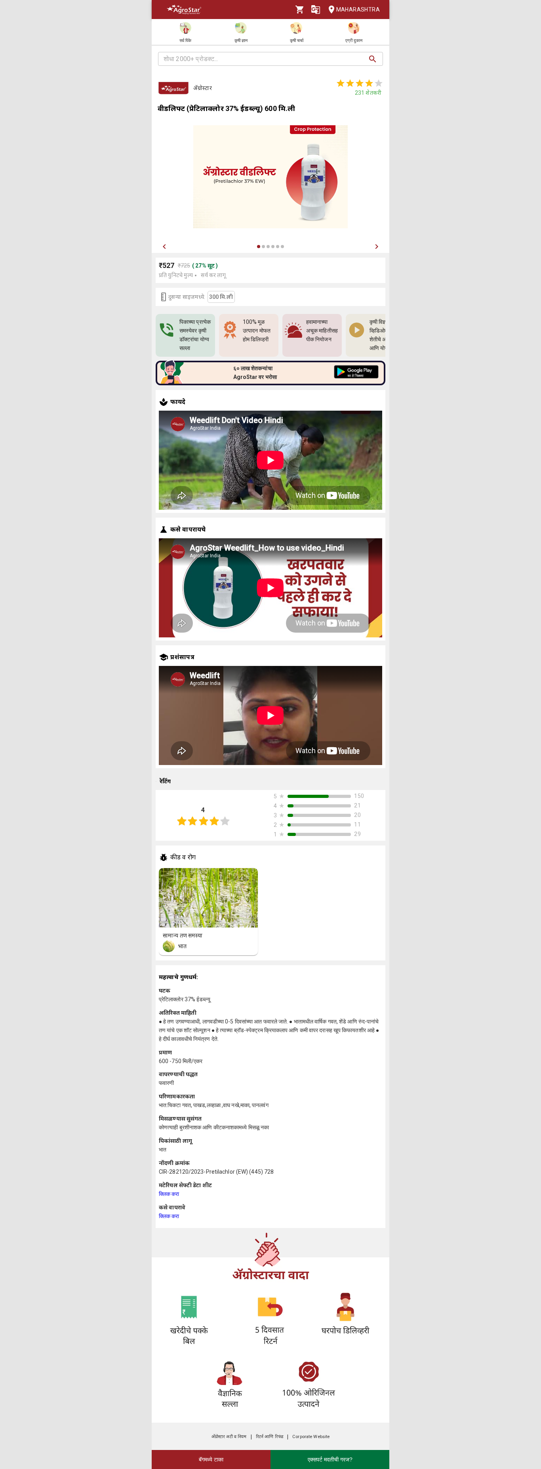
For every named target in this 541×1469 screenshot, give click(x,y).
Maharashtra (358, 9)
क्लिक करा (169, 1194)
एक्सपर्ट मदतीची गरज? (330, 1459)
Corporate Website (311, 1436)
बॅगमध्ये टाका (211, 1459)
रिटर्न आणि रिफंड (269, 1436)
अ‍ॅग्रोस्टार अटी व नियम (229, 1436)
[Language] (316, 9)
